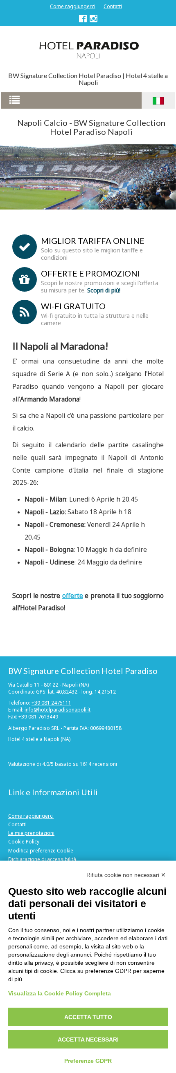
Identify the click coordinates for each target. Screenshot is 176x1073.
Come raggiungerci (72, 6)
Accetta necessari (88, 1039)
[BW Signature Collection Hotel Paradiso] (88, 50)
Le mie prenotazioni (31, 833)
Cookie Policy (23, 841)
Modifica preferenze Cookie (40, 850)
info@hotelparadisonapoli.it (57, 709)
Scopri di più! (103, 290)
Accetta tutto (88, 1017)
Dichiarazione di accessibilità (42, 859)
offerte (72, 595)
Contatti (113, 6)
